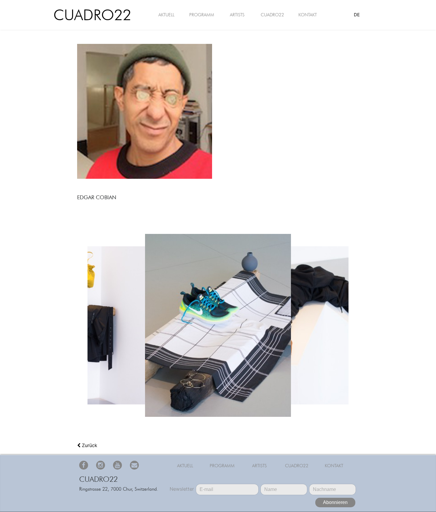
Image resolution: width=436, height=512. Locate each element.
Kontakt (307, 14)
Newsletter (182, 489)
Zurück (88, 445)
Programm (201, 14)
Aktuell (166, 14)
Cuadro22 (88, 15)
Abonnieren (335, 502)
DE (357, 14)
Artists (237, 14)
